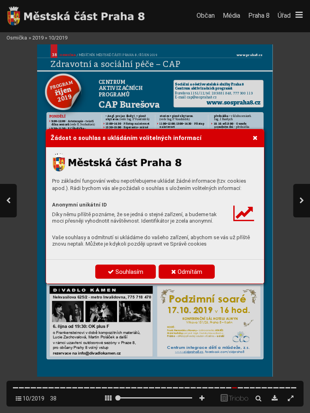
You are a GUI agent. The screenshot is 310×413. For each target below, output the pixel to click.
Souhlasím (128, 271)
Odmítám (189, 271)
